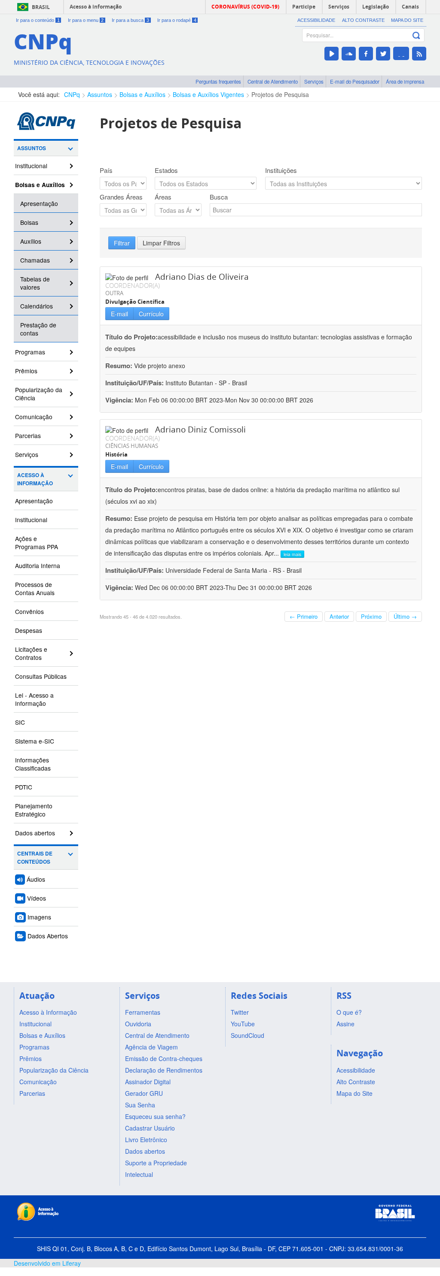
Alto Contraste (363, 20)
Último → (405, 616)
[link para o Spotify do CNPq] (401, 53)
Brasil (41, 7)
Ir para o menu (86, 20)
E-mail (119, 313)
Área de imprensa (405, 81)
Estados (166, 170)
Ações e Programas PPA (36, 542)
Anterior (339, 616)
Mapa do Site (407, 20)
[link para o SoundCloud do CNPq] (349, 53)
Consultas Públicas (41, 676)
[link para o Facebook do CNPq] (366, 53)
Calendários (36, 306)
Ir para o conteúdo (38, 20)
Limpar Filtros (161, 243)
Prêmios (26, 370)
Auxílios (30, 241)
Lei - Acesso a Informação (34, 699)
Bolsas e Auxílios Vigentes (208, 94)
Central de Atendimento (273, 81)
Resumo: (118, 365)
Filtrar (122, 243)
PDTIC (23, 787)
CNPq (72, 94)
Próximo (371, 616)
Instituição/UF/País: (135, 382)
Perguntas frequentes (218, 81)
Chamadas (35, 260)
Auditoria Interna (37, 565)
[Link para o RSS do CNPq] (419, 53)
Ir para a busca (130, 20)
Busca (219, 197)
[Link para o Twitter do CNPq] (383, 53)
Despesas (28, 630)
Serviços (314, 81)
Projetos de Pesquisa (280, 94)
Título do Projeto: (131, 337)
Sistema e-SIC (34, 741)
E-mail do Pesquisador (354, 81)
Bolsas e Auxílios (142, 94)
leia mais (292, 554)
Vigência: (120, 400)
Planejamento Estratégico (33, 809)
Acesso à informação (96, 6)
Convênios (29, 611)
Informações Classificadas (33, 764)
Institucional (31, 165)
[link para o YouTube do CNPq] (331, 53)
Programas (30, 352)
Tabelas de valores (35, 283)
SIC (20, 722)
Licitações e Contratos (31, 653)
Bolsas (29, 222)
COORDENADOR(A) (132, 285)
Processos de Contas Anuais (35, 588)
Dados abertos (35, 832)
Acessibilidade (316, 20)
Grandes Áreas (121, 197)
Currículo (151, 313)
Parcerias (28, 435)
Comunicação (33, 416)
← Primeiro (304, 616)
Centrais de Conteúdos (34, 857)
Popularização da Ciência (38, 393)
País (106, 170)
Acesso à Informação (35, 479)
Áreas (163, 197)
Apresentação (39, 203)
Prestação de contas (38, 329)
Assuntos (99, 94)
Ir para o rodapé (176, 20)
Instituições (281, 170)
